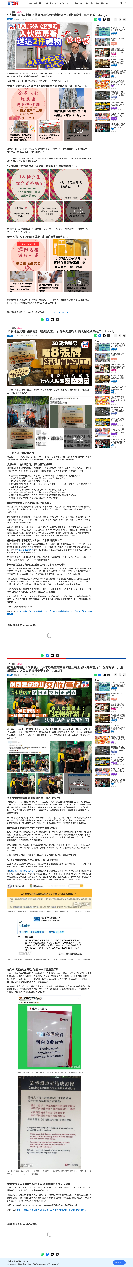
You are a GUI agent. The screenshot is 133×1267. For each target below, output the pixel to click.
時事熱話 (19, 12)
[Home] (13, 3)
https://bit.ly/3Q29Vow (59, 312)
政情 (112, 129)
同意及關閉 (119, 1262)
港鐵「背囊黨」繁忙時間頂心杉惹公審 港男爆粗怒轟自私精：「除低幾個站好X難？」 (52, 1210)
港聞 (13, 12)
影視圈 (113, 54)
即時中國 (113, 97)
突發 (112, 75)
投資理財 (113, 43)
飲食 (112, 86)
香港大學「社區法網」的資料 (21, 871)
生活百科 (113, 107)
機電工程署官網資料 (25, 550)
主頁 (8, 12)
